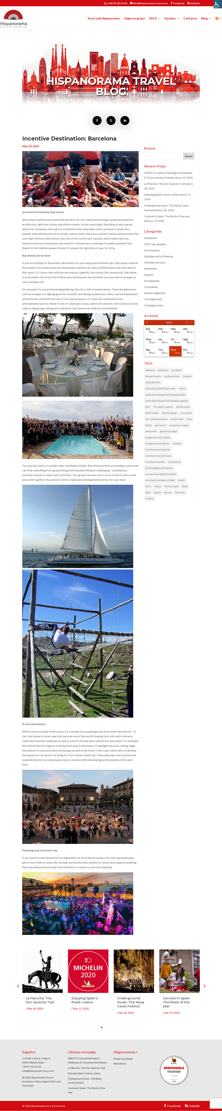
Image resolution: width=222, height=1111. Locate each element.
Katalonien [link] (150, 268)
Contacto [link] (190, 18)
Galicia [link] (149, 425)
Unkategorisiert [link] (153, 305)
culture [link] (182, 388)
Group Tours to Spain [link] (179, 425)
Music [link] (148, 486)
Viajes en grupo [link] (134, 18)
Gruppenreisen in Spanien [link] (157, 443)
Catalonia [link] (187, 376)
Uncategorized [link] (153, 299)
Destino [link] (170, 18)
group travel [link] (151, 431)
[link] (218, 4)
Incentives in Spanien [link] (155, 462)
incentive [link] (177, 443)
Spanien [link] (157, 492)
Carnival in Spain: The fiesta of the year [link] (167, 216)
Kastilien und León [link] (155, 262)
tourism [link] (168, 492)
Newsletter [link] (120, 1063)
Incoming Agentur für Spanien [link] (159, 468)
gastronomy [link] (160, 425)
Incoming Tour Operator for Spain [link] (161, 474)
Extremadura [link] (152, 250)
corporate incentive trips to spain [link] (161, 388)
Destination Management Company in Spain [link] (166, 394)
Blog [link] (204, 18)
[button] (204, 986)
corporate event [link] (153, 382)
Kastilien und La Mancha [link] (158, 256)
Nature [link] (158, 486)
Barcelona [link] (176, 370)
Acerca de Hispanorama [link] (104, 18)
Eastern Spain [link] (177, 419)
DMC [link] (148, 407)
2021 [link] (169, 322)
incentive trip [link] (174, 462)
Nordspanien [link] (152, 280)
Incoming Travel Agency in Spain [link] (160, 480)
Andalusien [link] (150, 237)
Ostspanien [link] (151, 286)
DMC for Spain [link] (152, 413)
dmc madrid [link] (186, 413)
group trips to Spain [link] (168, 431)
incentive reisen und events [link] (158, 456)
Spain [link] (148, 492)
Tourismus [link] (180, 492)
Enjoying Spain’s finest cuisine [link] (161, 194)
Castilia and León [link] (172, 376)
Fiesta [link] (189, 419)
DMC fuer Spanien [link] (155, 244)
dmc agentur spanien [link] (163, 407)
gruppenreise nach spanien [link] (158, 437)
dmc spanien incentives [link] (156, 419)
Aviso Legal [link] (41, 1081)
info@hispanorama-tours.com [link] (38, 1070)
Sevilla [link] (185, 486)
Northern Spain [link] (171, 486)
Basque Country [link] (153, 376)
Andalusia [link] (150, 370)
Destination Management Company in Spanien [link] (167, 400)
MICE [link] (153, 18)
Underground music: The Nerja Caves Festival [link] (130, 1002)
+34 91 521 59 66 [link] (31, 1066)
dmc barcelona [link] (183, 407)
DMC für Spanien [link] (169, 413)
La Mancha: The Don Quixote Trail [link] (164, 183)
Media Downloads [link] (123, 1058)
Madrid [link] (148, 274)
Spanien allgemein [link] (154, 293)
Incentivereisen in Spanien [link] (158, 449)
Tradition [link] (150, 498)
